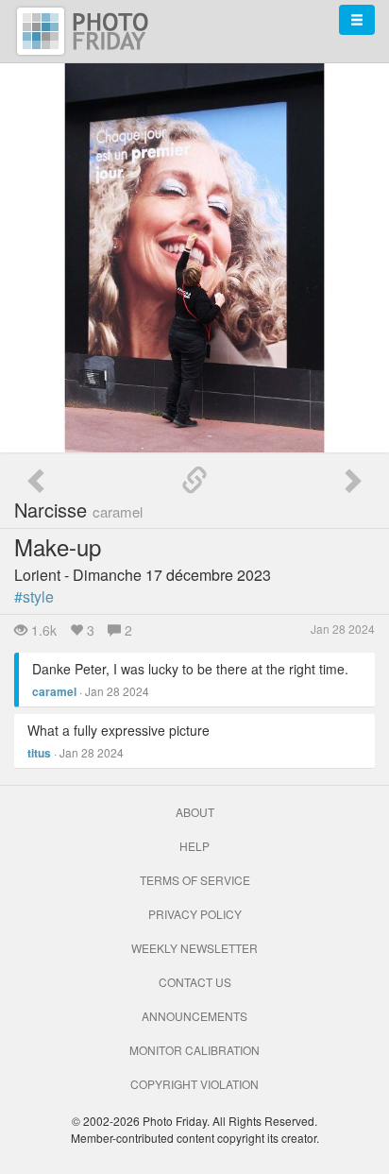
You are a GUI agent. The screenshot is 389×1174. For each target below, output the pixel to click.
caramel (54, 691)
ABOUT (195, 812)
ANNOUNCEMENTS (194, 1016)
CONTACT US (195, 982)
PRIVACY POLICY (195, 914)
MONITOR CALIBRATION (194, 1050)
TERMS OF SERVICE (195, 880)
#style (34, 596)
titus (39, 752)
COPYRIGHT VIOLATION (194, 1084)
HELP (194, 846)
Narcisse (78, 509)
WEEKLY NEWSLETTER (194, 948)
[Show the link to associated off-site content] (194, 481)
